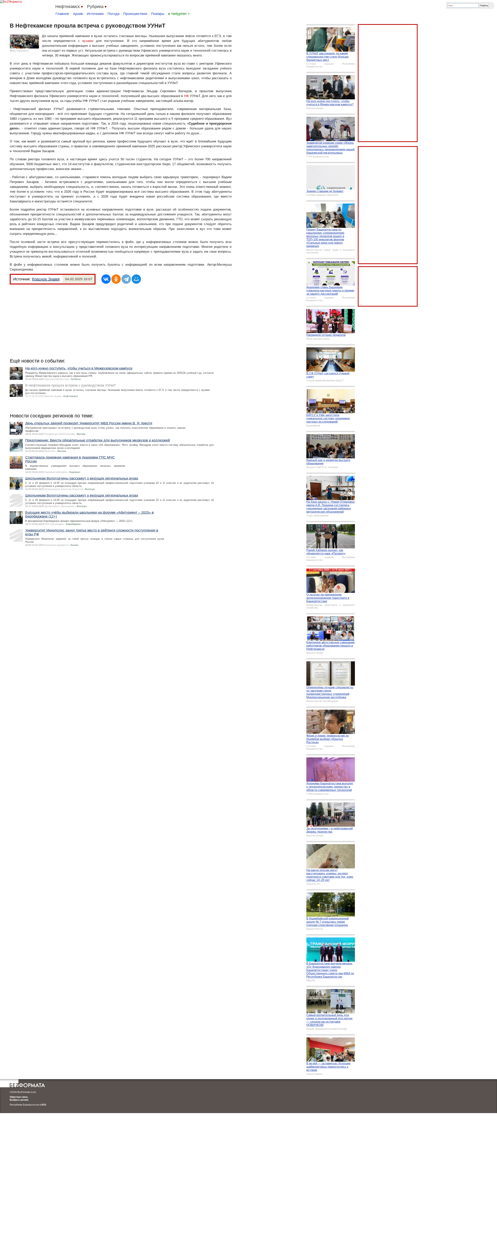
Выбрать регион (19, 1100)
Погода (113, 14)
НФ (186, 96)
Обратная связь (19, 1097)
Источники (95, 14)
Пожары (157, 14)
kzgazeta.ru (23, 50)
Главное (62, 14)
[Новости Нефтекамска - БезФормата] (11, 1)
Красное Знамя (46, 279)
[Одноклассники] (116, 279)
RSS (43, 1104)
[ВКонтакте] (106, 279)
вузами (87, 41)
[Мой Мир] (136, 279)
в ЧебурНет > (179, 14)
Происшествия (135, 14)
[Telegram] (126, 279)
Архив (78, 14)
